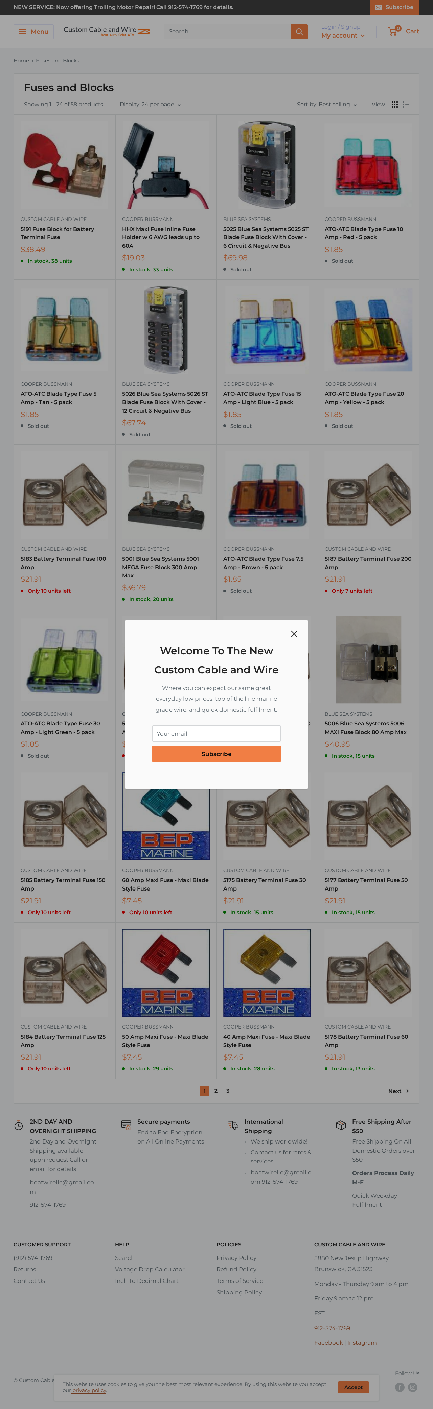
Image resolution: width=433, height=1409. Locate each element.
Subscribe (217, 753)
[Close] (294, 633)
